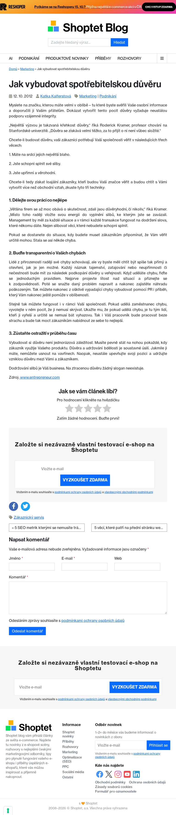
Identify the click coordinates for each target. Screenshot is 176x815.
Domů (13, 69)
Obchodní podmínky (110, 782)
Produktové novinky (67, 58)
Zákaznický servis (29, 517)
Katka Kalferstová (55, 96)
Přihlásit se (158, 745)
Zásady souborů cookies (113, 787)
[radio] (69, 409)
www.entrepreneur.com (39, 377)
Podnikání (29, 58)
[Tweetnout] (25, 506)
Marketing (27, 69)
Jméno (16, 558)
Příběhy (103, 58)
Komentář (18, 577)
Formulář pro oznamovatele (115, 791)
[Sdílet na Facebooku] (13, 506)
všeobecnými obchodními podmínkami (128, 492)
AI (10, 58)
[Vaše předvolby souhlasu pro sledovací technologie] (8, 810)
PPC (65, 767)
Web (118, 558)
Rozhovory (129, 58)
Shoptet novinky (68, 734)
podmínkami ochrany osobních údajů (78, 492)
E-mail (68, 558)
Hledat (119, 42)
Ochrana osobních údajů (147, 782)
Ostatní (67, 777)
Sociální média (73, 772)
